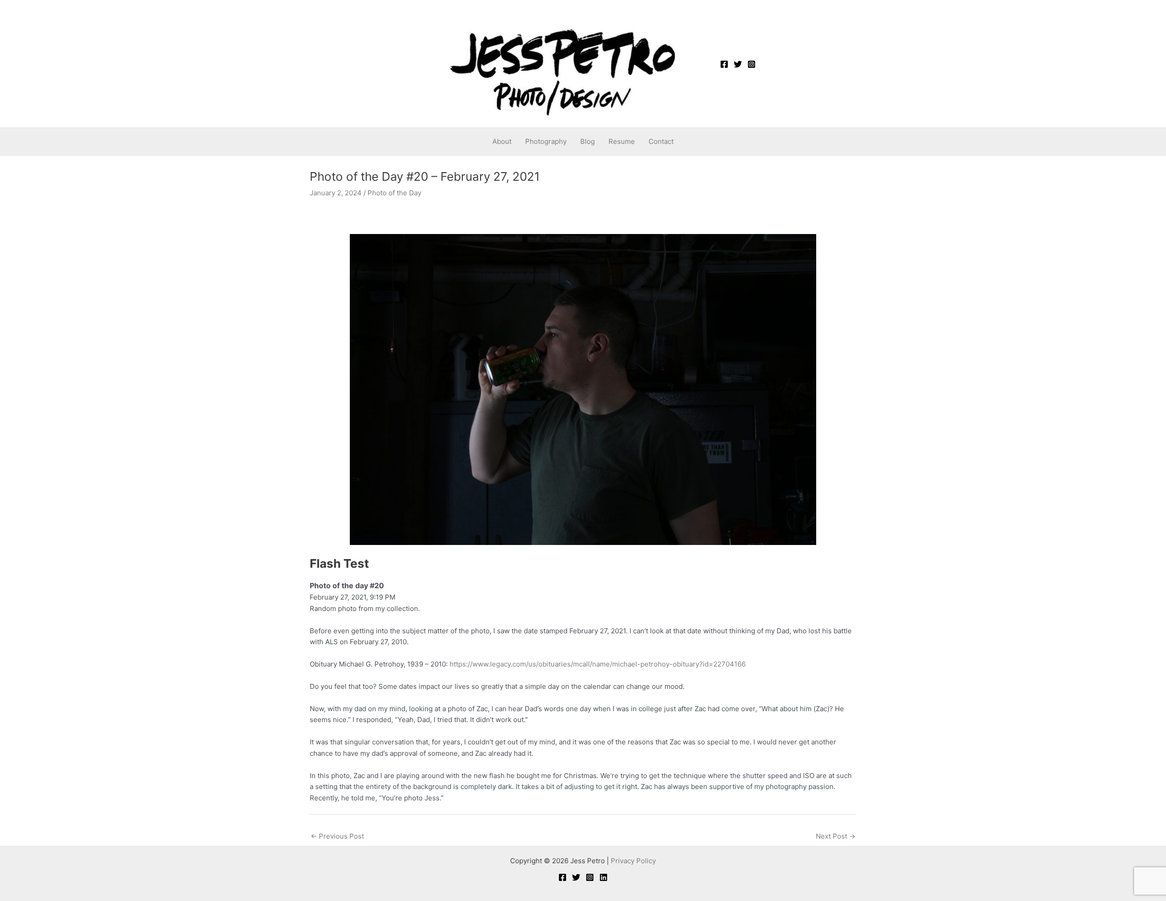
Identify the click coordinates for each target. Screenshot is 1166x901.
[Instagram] (751, 64)
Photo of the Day (394, 192)
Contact (661, 141)
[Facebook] (724, 64)
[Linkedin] (603, 877)
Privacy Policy (633, 860)
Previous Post (337, 836)
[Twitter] (738, 64)
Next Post (835, 836)
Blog (587, 141)
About (501, 141)
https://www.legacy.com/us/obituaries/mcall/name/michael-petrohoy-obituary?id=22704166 (598, 664)
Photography (546, 141)
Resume (622, 141)
